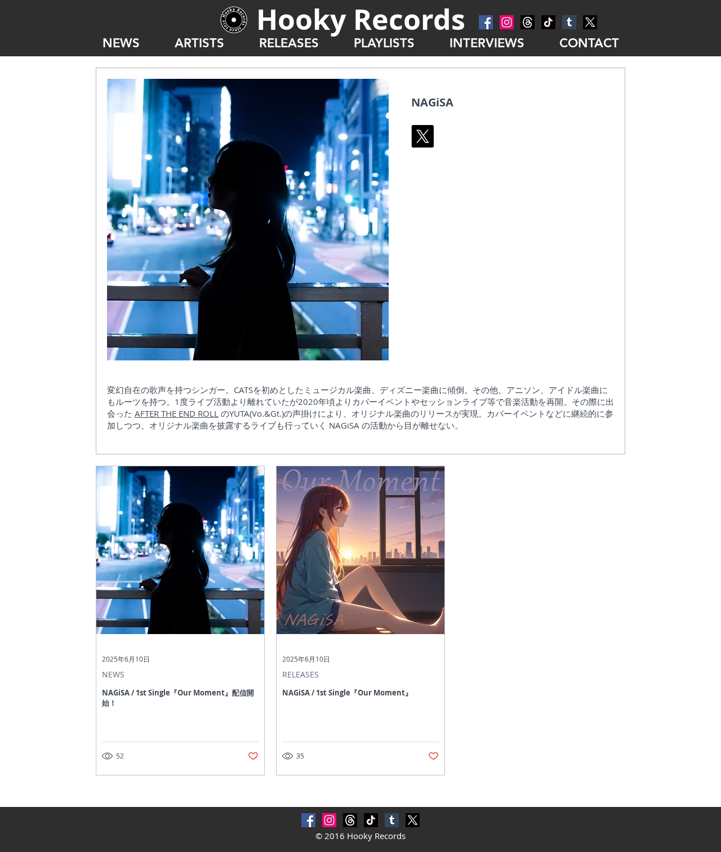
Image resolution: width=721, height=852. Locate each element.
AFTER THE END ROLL (177, 413)
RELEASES (300, 674)
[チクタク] (548, 22)
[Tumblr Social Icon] (569, 22)
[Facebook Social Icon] (486, 22)
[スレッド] (527, 22)
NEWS (113, 674)
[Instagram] (507, 22)
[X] (590, 22)
